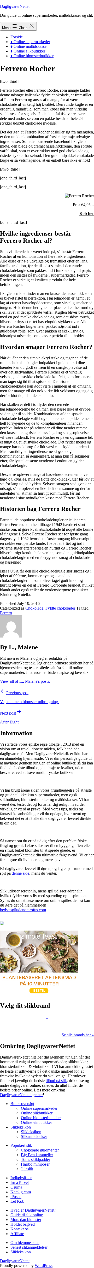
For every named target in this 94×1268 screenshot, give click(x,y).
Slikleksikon (20, 1127)
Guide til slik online (26, 1215)
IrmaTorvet (19, 1182)
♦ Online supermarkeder (30, 41)
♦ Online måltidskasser (29, 46)
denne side (20, 873)
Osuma (16, 1187)
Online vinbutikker (36, 1122)
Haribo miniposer (35, 1164)
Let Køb (17, 1201)
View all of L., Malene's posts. (25, 681)
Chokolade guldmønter (40, 1150)
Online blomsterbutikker (41, 1117)
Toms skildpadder (35, 1159)
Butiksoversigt (22, 1103)
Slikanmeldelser (34, 1136)
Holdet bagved (22, 1224)
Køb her (86, 213)
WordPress (43, 1265)
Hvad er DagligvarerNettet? (33, 1210)
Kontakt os (19, 1229)
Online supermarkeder (39, 1108)
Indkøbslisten (21, 1178)
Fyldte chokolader (60, 608)
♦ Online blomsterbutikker (32, 56)
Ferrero (6, 613)
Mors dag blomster (25, 1219)
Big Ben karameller (37, 1155)
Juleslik (27, 1169)
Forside (16, 37)
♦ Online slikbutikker (27, 51)
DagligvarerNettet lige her (21, 1094)
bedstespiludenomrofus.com (23, 910)
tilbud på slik (56, 1080)
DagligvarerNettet (15, 6)
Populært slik (21, 1145)
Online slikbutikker (36, 1113)
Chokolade (34, 608)
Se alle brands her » (78, 1035)
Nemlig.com (20, 1192)
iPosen (15, 1196)
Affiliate (17, 1233)
